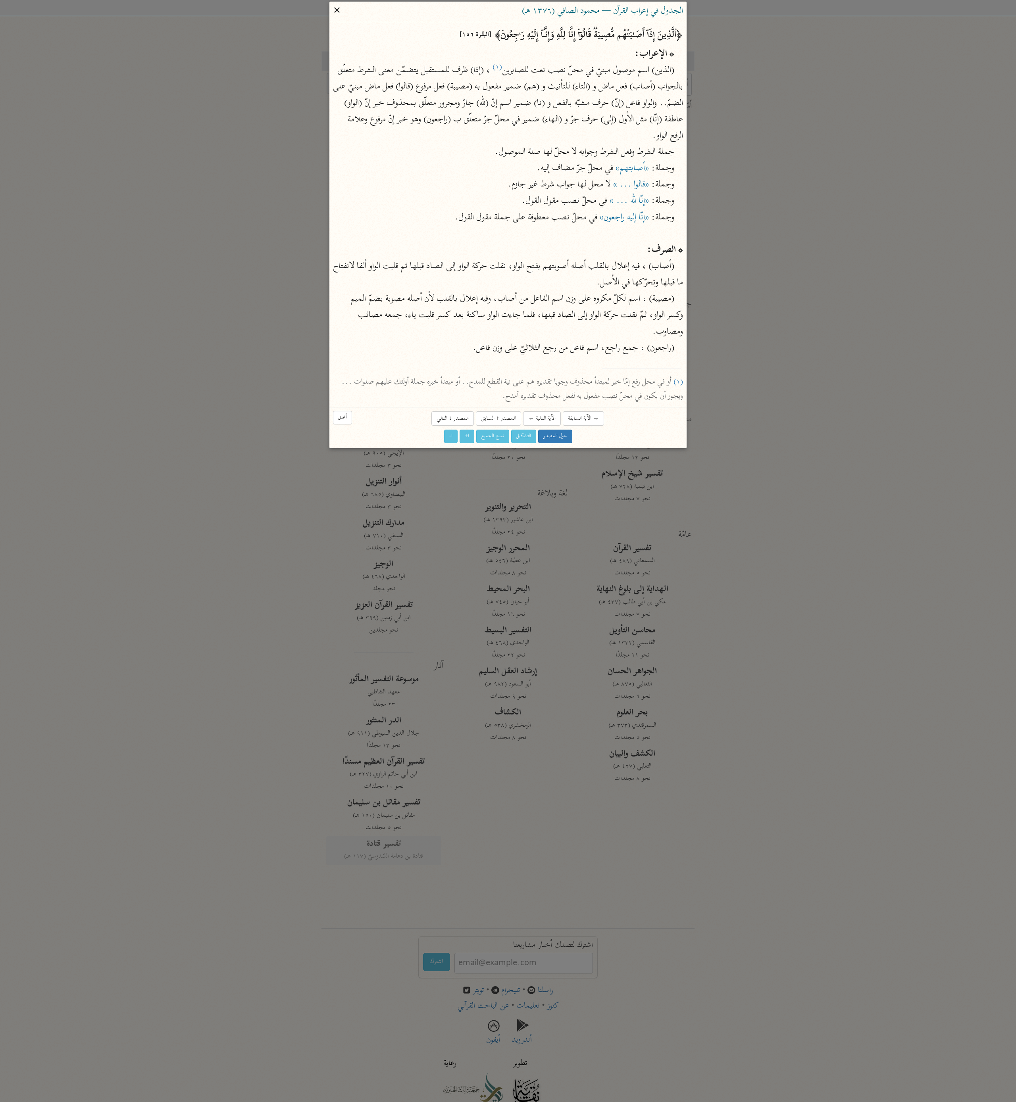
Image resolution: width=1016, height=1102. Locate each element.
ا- (450, 436)
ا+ (467, 436)
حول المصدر (555, 436)
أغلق (342, 417)
